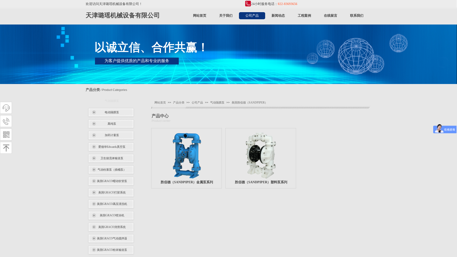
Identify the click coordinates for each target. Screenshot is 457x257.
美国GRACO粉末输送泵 (112, 250)
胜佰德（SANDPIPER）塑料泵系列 (261, 182)
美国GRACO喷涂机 (112, 215)
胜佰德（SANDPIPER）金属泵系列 (187, 182)
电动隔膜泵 (112, 112)
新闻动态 (278, 15)
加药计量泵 (112, 135)
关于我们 (226, 15)
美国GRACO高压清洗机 (112, 204)
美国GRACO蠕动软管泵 (112, 181)
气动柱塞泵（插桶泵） (112, 169)
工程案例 (304, 15)
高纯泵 (112, 123)
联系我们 (356, 15)
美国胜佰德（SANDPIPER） (250, 102)
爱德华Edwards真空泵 (111, 146)
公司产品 (252, 15)
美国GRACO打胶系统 (112, 192)
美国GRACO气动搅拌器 (112, 238)
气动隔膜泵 (112, 101)
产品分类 (178, 102)
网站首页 (199, 15)
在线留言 (330, 15)
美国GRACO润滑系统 (112, 227)
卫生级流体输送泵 (111, 158)
